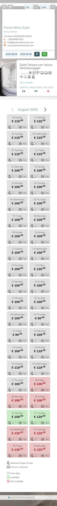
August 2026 (28, 109)
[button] (37, 54)
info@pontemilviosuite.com (20, 42)
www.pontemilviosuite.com (20, 45)
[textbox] (11, 54)
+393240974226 (15, 39)
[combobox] (27, 109)
